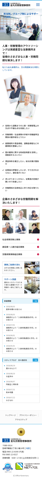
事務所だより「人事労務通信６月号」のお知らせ (22, 338)
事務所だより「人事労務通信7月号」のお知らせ (21, 327)
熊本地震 (10, 390)
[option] (21, 24)
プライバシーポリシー (28, 415)
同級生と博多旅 (12, 383)
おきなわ (10, 398)
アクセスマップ (21, 419)
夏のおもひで (11, 367)
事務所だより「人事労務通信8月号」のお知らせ (21, 317)
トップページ (10, 415)
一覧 (35, 301)
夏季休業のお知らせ (14, 307)
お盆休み (10, 375)
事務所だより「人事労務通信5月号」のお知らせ (21, 348)
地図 (28, 448)
